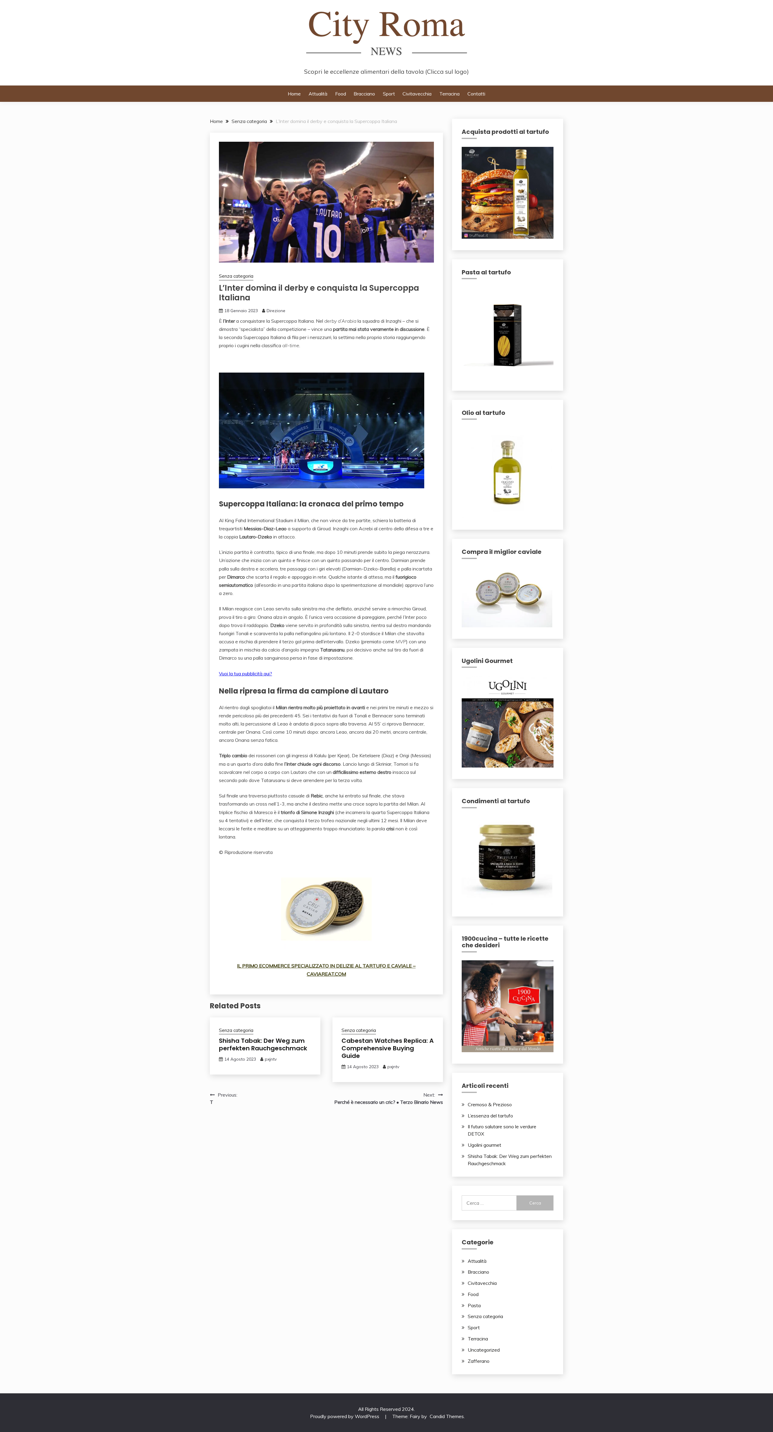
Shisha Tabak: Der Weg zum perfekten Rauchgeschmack (263, 1044)
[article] (326, 424)
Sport (389, 94)
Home (294, 94)
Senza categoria (236, 276)
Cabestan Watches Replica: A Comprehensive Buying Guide (388, 1048)
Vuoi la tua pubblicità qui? (245, 674)
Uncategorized (484, 1350)
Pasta (474, 1305)
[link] (326, 361)
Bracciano (364, 94)
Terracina (449, 94)
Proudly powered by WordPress (345, 1416)
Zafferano (478, 1361)
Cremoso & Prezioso (490, 1104)
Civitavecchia (417, 94)
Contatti (476, 94)
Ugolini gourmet (484, 1145)
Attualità (318, 94)
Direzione (276, 310)
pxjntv (271, 1059)
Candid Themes (447, 1416)
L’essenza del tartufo (490, 1116)
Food (340, 94)
